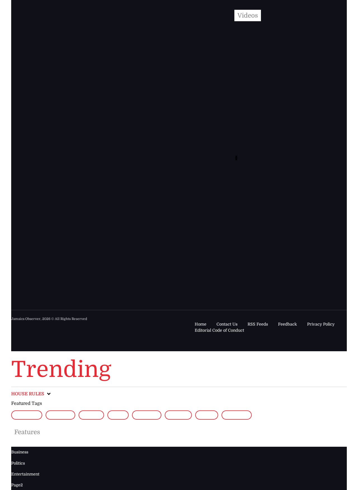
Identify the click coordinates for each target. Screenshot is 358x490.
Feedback (287, 324)
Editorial (27, 415)
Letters (178, 415)
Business (146, 415)
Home (200, 324)
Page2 (207, 415)
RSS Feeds (258, 324)
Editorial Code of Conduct (219, 330)
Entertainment (25, 474)
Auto (118, 415)
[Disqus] (168, 234)
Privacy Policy (321, 324)
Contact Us (226, 324)
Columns (60, 415)
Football (236, 415)
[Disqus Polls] (174, 89)
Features (27, 432)
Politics (18, 463)
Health (91, 415)
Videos (247, 15)
